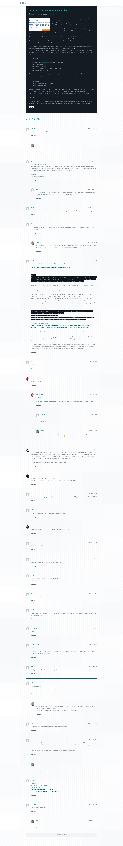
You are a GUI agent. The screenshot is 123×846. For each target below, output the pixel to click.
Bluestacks (46, 62)
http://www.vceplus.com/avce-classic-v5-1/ (42, 789)
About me (102, 3)
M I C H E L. (21, 3)
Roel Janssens (35, 378)
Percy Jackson (35, 644)
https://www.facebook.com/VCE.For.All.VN (47, 791)
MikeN (32, 610)
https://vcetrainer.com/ (40, 211)
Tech (46, 14)
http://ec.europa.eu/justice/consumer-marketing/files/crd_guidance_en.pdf (50, 267)
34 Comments (52, 14)
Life (44, 14)
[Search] (106, 3)
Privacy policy (94, 3)
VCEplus (33, 780)
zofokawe (33, 510)
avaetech (33, 128)
